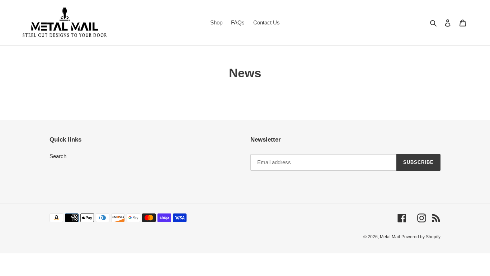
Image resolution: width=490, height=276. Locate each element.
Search (58, 156)
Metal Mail (390, 236)
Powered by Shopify (420, 236)
